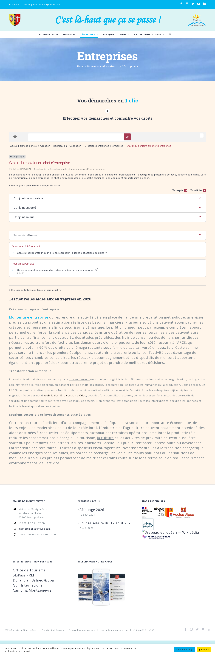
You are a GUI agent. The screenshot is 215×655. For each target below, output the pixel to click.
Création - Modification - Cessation (61, 145)
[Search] (170, 34)
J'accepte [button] (204, 649)
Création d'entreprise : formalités (104, 145)
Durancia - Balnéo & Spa (33, 580)
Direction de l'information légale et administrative (36, 290)
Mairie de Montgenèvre (25, 630)
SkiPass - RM (23, 575)
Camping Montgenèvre (32, 590)
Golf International (28, 585)
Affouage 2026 (91, 510)
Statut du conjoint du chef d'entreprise (149, 145)
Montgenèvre (88, 630)
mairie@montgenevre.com (46, 4)
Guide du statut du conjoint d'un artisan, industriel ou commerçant (56, 270)
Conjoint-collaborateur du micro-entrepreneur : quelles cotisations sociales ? (62, 252)
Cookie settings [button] (184, 649)
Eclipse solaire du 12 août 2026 (106, 523)
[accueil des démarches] (15, 136)
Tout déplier (196, 190)
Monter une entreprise (28, 317)
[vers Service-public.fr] (202, 135)
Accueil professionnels (24, 145)
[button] (107, 198)
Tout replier (178, 190)
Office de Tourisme (29, 570)
